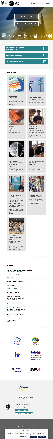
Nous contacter (21, 410)
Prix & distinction (12, 158)
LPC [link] (12, 164)
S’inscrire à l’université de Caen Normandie (15, 48)
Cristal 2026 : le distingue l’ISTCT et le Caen (16, 162)
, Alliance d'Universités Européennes (25, 397)
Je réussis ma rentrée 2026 (13, 97)
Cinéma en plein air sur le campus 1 (16, 309)
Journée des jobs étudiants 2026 (15, 298)
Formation (31, 126)
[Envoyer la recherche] (44, 3)
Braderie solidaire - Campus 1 (15, 281)
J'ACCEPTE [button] (33, 436)
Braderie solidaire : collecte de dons (36, 196)
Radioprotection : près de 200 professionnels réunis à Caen (15, 240)
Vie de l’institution (18, 93)
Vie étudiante (11, 126)
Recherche (18, 158)
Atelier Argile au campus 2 (14, 292)
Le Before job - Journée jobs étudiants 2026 (18, 287)
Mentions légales (21, 426)
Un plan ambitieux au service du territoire (36, 162)
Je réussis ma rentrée (13, 55)
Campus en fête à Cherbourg (14, 303)
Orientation (31, 93)
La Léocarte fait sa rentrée (16, 129)
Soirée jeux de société (13, 320)
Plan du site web (21, 424)
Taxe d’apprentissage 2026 (14, 61)
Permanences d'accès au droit (15, 276)
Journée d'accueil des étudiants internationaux (19, 270)
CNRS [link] (22, 161)
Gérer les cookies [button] (24, 436)
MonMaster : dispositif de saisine (36, 129)
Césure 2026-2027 (35, 97)
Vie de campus (11, 93)
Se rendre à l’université (23, 413)
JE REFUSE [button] (42, 436)
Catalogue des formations (26, 23)
